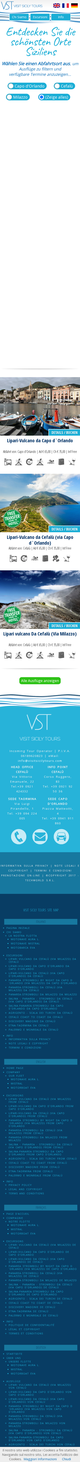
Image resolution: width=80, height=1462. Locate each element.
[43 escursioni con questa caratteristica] (61, 461)
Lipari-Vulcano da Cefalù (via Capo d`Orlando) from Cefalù (37, 1114)
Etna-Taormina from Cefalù (31, 1171)
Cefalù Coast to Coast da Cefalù (36, 1017)
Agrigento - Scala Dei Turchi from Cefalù (43, 1158)
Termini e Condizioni (25, 1047)
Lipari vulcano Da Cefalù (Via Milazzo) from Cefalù (40, 1100)
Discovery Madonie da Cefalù (32, 1021)
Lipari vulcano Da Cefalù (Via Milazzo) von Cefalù (40, 1386)
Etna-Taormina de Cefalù (28, 1311)
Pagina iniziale (18, 928)
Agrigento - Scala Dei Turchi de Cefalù (40, 1298)
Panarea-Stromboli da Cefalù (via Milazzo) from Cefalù (35, 1132)
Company (13, 1072)
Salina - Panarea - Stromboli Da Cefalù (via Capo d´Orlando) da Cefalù (40, 1000)
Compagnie (14, 1218)
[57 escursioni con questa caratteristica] (29, 461)
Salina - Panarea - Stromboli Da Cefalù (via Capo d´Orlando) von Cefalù (40, 1432)
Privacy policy (20, 1185)
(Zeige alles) (56, 97)
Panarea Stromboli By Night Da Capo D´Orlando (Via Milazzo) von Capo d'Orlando (40, 1408)
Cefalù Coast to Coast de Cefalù (36, 1302)
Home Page (15, 1068)
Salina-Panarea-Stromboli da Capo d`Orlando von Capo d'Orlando (36, 1439)
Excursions (14, 1095)
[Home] (21, 8)
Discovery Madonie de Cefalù (32, 1307)
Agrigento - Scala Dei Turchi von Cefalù (42, 1444)
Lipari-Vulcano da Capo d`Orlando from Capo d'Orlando (41, 1107)
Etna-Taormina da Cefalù (29, 1025)
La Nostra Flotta (23, 935)
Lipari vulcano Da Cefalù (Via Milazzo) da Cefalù (42, 960)
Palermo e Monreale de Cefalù (33, 1315)
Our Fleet (16, 1075)
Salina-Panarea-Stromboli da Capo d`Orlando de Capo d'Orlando (36, 1293)
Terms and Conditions (26, 1193)
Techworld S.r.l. (40, 880)
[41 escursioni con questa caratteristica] (50, 461)
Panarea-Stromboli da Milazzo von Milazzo (37, 1424)
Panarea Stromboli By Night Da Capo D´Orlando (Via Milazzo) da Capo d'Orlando (43, 982)
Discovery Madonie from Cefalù (34, 1167)
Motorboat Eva (23, 1087)
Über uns (13, 1358)
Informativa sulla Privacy (24, 865)
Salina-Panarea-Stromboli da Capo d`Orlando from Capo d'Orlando (36, 1153)
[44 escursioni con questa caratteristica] (8, 461)
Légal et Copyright (24, 1329)
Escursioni (40, 17)
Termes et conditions (26, 1333)
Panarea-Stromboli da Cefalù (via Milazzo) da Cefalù (35, 989)
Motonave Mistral (25, 943)
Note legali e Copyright (28, 1043)
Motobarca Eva (23, 947)
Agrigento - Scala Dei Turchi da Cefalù (41, 1012)
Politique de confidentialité (31, 1325)
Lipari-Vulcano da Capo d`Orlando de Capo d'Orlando (39, 1253)
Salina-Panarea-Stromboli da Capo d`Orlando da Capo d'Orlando (36, 1007)
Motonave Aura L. (25, 939)
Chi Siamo (19, 17)
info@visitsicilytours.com (40, 761)
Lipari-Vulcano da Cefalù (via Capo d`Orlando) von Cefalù (37, 1400)
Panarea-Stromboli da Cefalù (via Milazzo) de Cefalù (35, 1274)
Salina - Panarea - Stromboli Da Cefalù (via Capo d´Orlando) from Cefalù (40, 1146)
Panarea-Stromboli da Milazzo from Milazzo (38, 1139)
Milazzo (20, 97)
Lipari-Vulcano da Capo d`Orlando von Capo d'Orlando (40, 1393)
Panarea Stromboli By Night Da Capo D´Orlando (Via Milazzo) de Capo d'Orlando (43, 1267)
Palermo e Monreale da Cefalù (33, 1029)
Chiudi (66, 1459)
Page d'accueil (17, 1213)
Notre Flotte (19, 1221)
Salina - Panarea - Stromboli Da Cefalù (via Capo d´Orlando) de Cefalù (40, 1286)
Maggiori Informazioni (40, 1459)
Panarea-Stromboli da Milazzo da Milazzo (43, 994)
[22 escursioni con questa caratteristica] (72, 461)
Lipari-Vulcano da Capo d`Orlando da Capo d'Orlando (39, 967)
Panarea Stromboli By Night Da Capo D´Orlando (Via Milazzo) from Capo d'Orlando (40, 1123)
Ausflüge (13, 1381)
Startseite (14, 1353)
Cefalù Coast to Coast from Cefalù (38, 1162)
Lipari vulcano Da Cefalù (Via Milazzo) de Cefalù (42, 1246)
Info (61, 17)
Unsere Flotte (20, 1361)
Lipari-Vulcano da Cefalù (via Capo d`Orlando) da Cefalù (37, 974)
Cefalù (67, 86)
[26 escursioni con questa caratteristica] (18, 461)
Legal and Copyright (25, 1189)
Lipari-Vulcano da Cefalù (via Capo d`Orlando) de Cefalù (37, 1260)
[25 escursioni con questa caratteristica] (40, 461)
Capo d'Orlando (29, 86)
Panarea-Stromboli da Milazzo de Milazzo (43, 1280)
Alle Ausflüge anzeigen (40, 680)
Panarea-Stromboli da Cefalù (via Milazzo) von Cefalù (35, 1417)
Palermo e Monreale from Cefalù (36, 1175)
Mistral (17, 1083)
